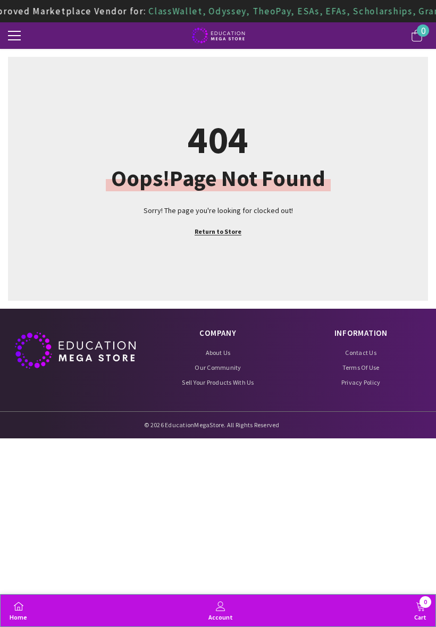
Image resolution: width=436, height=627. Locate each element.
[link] (220, 610)
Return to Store (218, 231)
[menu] (14, 35)
